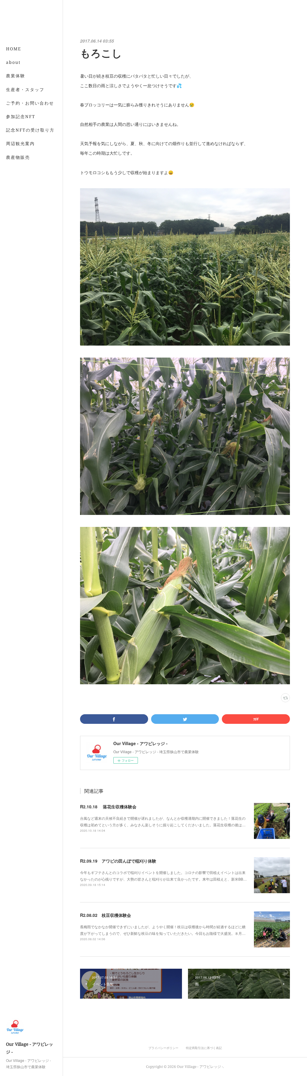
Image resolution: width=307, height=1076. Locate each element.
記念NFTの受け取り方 (30, 130)
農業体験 (15, 76)
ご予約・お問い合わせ (30, 103)
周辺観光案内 (20, 143)
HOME (13, 49)
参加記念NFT (20, 116)
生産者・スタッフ (25, 89)
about (13, 62)
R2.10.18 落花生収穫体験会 (108, 807)
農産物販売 (18, 157)
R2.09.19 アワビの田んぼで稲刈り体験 (118, 861)
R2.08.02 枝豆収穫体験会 (105, 915)
